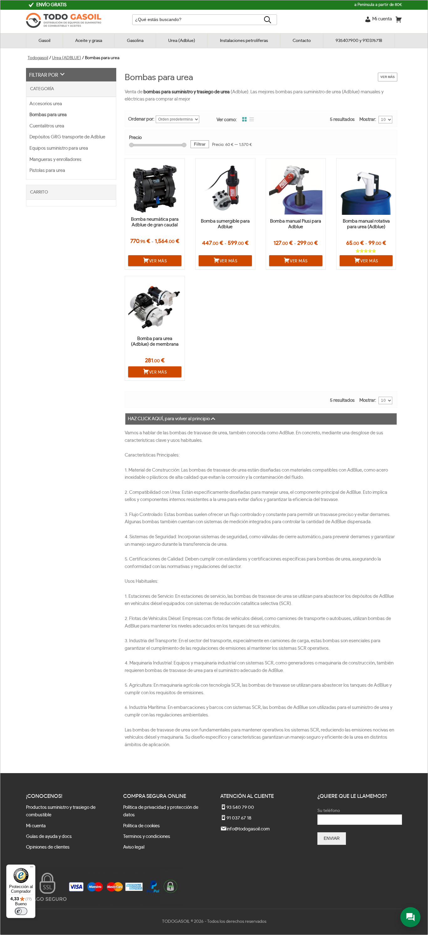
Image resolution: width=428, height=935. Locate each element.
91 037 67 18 (239, 818)
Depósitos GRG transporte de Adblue (67, 137)
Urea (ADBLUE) (66, 58)
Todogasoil (38, 58)
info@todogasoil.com (248, 829)
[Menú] (31, 868)
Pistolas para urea (47, 170)
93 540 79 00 (240, 807)
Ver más (387, 77)
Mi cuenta (36, 826)
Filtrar (200, 144)
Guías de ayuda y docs (49, 836)
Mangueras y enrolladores (55, 159)
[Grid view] (244, 119)
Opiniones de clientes (48, 847)
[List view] (251, 119)
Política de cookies (141, 826)
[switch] (21, 911)
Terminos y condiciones (146, 836)
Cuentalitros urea (46, 126)
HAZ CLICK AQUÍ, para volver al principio (169, 418)
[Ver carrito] (398, 20)
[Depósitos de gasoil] (63, 26)
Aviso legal (133, 847)
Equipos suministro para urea (58, 148)
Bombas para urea (48, 114)
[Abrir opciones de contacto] (410, 917)
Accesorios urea (45, 103)
